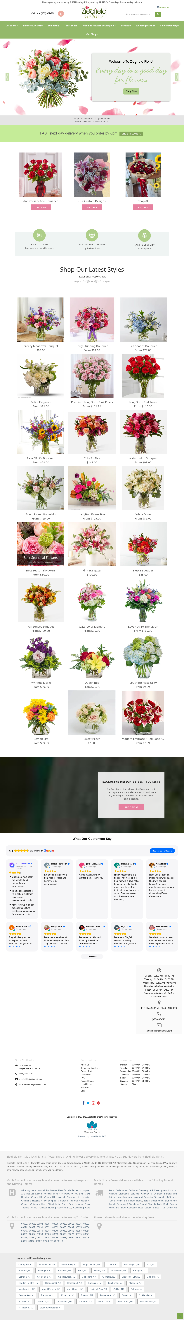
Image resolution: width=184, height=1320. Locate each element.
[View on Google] (47, 865)
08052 (71, 1231)
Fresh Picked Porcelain (41, 514)
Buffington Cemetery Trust (129, 1208)
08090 (71, 1238)
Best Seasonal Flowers (40, 570)
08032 (55, 1227)
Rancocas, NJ (48, 1295)
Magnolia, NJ (135, 1283)
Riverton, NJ (87, 1295)
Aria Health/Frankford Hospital (36, 1194)
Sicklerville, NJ (146, 1295)
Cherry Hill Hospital (54, 1197)
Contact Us (86, 1074)
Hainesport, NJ (74, 1283)
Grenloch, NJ (153, 1277)
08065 (63, 1234)
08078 (24, 1238)
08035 (79, 1227)
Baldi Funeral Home (154, 1201)
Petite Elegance (41, 402)
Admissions (51, 1190)
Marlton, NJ (112, 1264)
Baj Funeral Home (133, 1201)
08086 (55, 1238)
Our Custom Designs (92, 201)
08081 (40, 1238)
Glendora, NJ (108, 1277)
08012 (71, 1224)
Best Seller (71, 25)
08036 (86, 1227)
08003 (32, 1224)
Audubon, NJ (24, 1271)
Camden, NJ (24, 1277)
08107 (39, 1241)
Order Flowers (131, 134)
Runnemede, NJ (107, 1295)
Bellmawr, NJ (64, 1271)
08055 (24, 1234)
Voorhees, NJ (85, 1301)
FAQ (83, 1078)
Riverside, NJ (67, 1295)
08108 (46, 1241)
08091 (79, 1238)
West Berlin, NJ (125, 1301)
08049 (63, 1231)
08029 (32, 1227)
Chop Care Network (72, 1204)
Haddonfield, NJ (53, 1283)
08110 (60, 1241)
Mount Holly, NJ (69, 1264)
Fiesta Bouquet (143, 570)
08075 (79, 1234)
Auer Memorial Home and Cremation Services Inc (142, 1197)
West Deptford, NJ (148, 1301)
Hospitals (85, 1087)
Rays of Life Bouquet (41, 458)
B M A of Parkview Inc (65, 1194)
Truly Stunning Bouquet (92, 346)
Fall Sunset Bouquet (41, 626)
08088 (63, 1238)
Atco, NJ (151, 1264)
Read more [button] (14, 946)
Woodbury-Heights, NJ (51, 1308)
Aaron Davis (115, 1190)
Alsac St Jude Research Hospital (74, 1190)
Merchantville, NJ (26, 1289)
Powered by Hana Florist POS (92, 1136)
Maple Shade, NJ (91, 1264)
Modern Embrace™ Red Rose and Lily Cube (143, 739)
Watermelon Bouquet (143, 458)
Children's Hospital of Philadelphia (38, 1201)
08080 (32, 1238)
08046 (48, 1231)
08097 (24, 1241)
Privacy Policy (87, 1071)
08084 (48, 1238)
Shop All (143, 201)
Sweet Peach (92, 739)
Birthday (126, 25)
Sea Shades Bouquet (143, 346)
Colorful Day (92, 458)
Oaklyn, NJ (118, 1289)
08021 (86, 1224)
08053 (79, 1231)
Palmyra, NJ (136, 1289)
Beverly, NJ (99, 1271)
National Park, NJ (98, 1289)
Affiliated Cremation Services (124, 1194)
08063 (55, 1234)
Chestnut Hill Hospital (78, 1197)
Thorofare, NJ (43, 1301)
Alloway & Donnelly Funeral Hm (159, 1194)
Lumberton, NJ (115, 1283)
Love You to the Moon (143, 626)
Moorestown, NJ (47, 1264)
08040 (24, 1231)
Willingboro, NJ (25, 1308)
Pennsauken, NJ (26, 1295)
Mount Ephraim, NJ (51, 1289)
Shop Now (131, 91)
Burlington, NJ (139, 1271)
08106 (31, 1241)
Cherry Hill (36, 1197)
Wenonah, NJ (104, 1301)
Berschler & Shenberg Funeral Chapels (136, 1204)
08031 (48, 1227)
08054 (86, 1231)
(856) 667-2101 (26, 1073)
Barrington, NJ (44, 1271)
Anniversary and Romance (40, 201)
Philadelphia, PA (132, 1264)
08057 (32, 1234)
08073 (71, 1234)
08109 (53, 1241)
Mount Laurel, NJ (75, 1289)
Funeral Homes (88, 1081)
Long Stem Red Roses (143, 402)
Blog (83, 1091)
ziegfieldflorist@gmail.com (30, 1079)
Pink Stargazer (92, 570)
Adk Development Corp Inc (163, 1190)
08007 (48, 1224)
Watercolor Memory (92, 626)
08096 (86, 1238)
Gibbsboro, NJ (89, 1277)
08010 (63, 1224)
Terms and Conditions (90, 1068)
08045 (40, 1231)
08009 (55, 1224)
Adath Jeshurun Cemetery (135, 1190)
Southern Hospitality (143, 682)
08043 (32, 1231)
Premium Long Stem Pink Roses (92, 402)
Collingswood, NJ (66, 1277)
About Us (85, 1065)
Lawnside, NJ (94, 1283)
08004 (40, 1224)
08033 (63, 1227)
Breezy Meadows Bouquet (40, 346)
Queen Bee (92, 682)
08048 (55, 1231)
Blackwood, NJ (118, 1271)
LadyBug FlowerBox (92, 514)
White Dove (143, 514)
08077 (86, 1234)
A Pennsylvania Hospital (33, 1190)
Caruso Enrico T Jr (155, 1208)
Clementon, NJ (44, 1277)
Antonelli (113, 1197)
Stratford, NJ (24, 1301)
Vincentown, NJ (64, 1301)
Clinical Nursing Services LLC (55, 1208)
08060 (48, 1234)
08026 (24, 1227)
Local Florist (86, 1084)
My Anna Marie (41, 682)
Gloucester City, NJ (131, 1277)
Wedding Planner (145, 25)
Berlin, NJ (82, 1271)
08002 (24, 1224)
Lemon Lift (41, 739)
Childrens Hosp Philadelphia (45, 1204)
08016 (79, 1224)
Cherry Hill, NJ (25, 1264)
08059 (40, 1234)
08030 (40, 1227)
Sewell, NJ (127, 1295)
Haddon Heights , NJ (28, 1283)
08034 (71, 1227)
